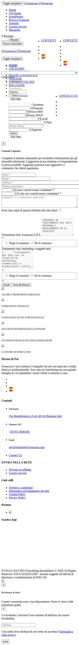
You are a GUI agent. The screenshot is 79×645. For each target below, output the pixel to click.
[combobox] (7, 77)
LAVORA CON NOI (21, 81)
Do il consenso (43, 243)
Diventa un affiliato (20, 469)
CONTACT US (68, 95)
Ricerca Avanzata (19, 19)
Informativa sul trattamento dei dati (29, 490)
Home (12, 9)
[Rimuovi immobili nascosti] (6, 40)
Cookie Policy (17, 494)
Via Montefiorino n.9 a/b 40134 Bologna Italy (35, 416)
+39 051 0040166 (19, 431)
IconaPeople (16, 16)
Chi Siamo (15, 13)
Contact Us (15, 455)
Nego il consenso (19, 243)
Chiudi (6, 285)
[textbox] (7, 77)
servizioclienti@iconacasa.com (26, 447)
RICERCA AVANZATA (23, 75)
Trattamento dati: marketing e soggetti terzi (26, 248)
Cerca (14, 95)
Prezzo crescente (12, 43)
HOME (13, 65)
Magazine (14, 29)
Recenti (14, 39)
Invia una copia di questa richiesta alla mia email (29, 210)
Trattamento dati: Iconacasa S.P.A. (21, 234)
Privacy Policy (17, 497)
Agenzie (14, 23)
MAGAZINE (17, 85)
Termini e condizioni (21, 487)
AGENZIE (15, 78)
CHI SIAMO (16, 68)
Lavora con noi (17, 26)
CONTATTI (70, 40)
